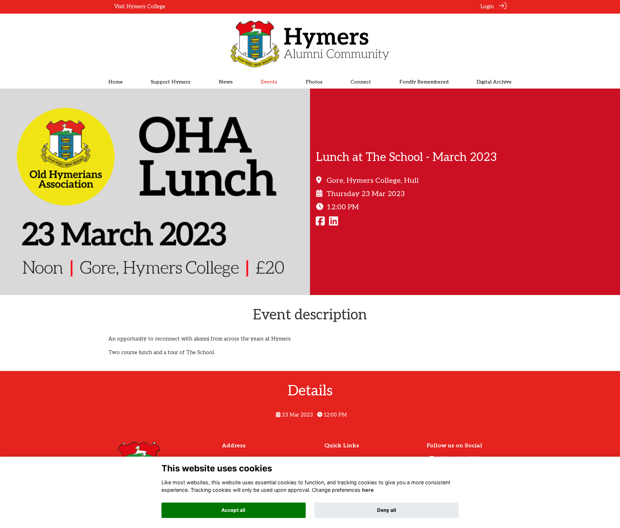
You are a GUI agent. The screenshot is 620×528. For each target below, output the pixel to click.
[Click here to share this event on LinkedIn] (333, 223)
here (368, 490)
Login (487, 7)
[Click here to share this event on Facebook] (320, 223)
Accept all (233, 510)
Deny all (386, 510)
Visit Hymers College (139, 7)
